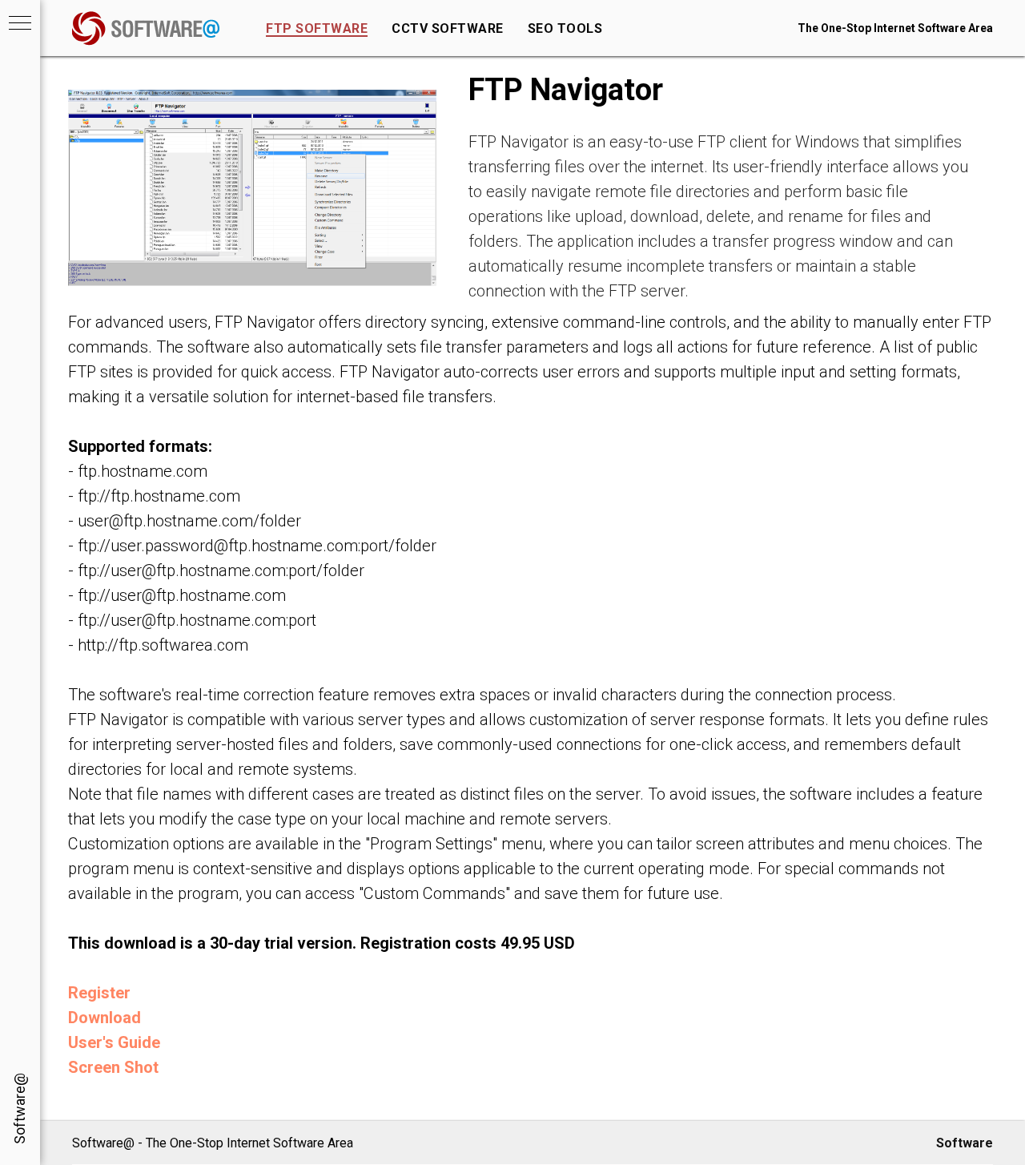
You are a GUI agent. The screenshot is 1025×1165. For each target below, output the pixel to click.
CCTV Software (448, 28)
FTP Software (317, 28)
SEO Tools (565, 28)
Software (964, 1143)
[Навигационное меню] (20, 24)
